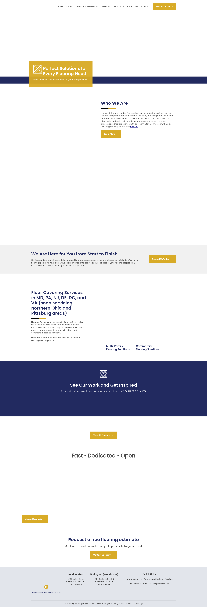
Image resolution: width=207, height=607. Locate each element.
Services (106, 7)
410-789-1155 (75, 585)
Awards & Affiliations (87, 7)
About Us (137, 579)
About (69, 7)
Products (119, 7)
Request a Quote (161, 583)
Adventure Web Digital (136, 603)
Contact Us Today (161, 259)
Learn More (109, 134)
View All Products (102, 435)
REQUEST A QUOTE (164, 7)
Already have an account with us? (46, 593)
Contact (146, 7)
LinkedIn (134, 127)
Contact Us (145, 583)
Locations (132, 7)
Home (60, 7)
